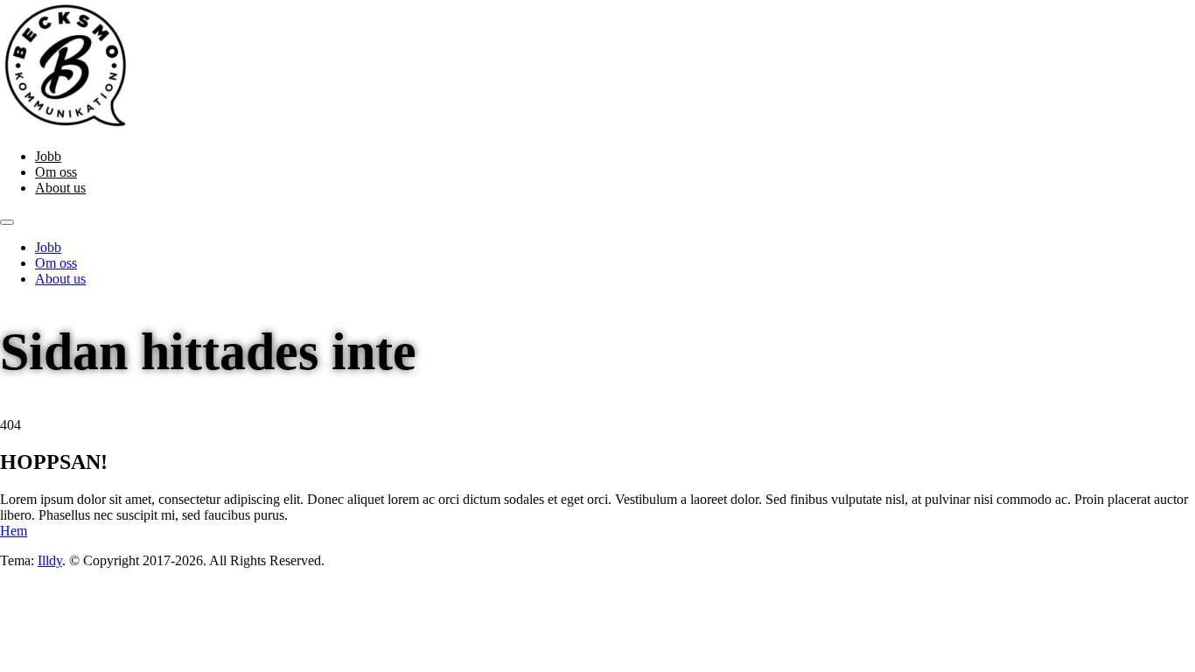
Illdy (50, 560)
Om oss (56, 171)
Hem (13, 530)
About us (60, 187)
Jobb (48, 156)
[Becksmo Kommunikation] (65, 126)
